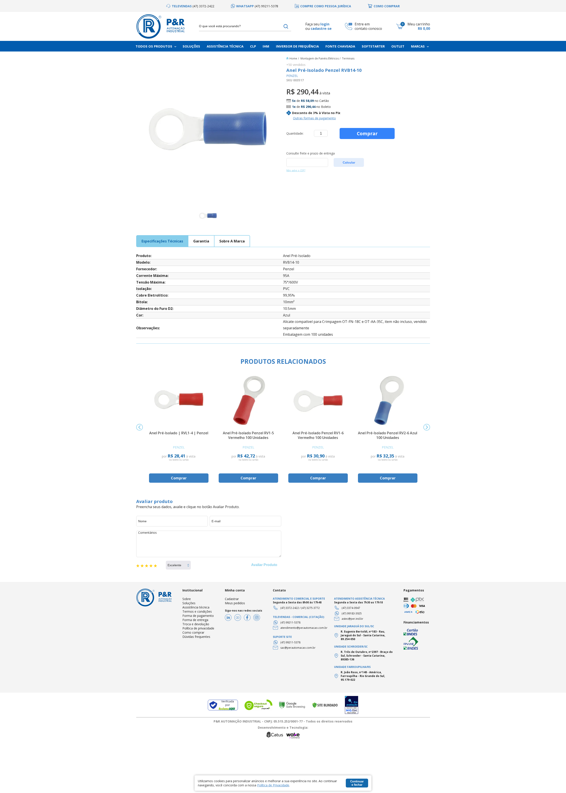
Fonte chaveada (340, 46)
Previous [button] (139, 427)
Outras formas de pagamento (314, 118)
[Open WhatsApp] (555, 782)
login (324, 24)
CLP (253, 46)
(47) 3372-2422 (289, 608)
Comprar (367, 133)
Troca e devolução (195, 624)
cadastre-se (321, 28)
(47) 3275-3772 (310, 608)
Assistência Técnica (225, 46)
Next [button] (426, 427)
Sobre (186, 599)
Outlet (397, 46)
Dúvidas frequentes (196, 637)
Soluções (191, 46)
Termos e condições (197, 611)
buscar (286, 26)
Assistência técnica (195, 607)
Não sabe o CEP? (295, 170)
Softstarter (373, 46)
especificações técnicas (162, 241)
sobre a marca (232, 241)
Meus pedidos (235, 603)
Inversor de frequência (297, 46)
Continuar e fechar (357, 783)
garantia (201, 241)
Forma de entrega (195, 620)
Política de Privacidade (273, 785)
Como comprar (193, 632)
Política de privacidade (198, 628)
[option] (190, 6)
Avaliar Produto (264, 565)
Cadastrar (232, 599)
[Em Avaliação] (351, 705)
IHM (266, 46)
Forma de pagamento (198, 616)
